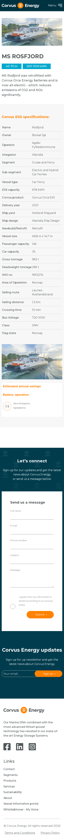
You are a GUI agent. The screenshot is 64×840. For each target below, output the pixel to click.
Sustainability (12, 792)
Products (9, 780)
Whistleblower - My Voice (20, 809)
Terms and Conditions (19, 833)
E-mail (13, 525)
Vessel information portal (20, 803)
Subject (14, 555)
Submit (40, 614)
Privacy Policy (50, 833)
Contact (9, 769)
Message (15, 570)
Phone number (18, 540)
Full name (15, 511)
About (7, 798)
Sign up (48, 673)
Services (9, 786)
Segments (10, 775)
